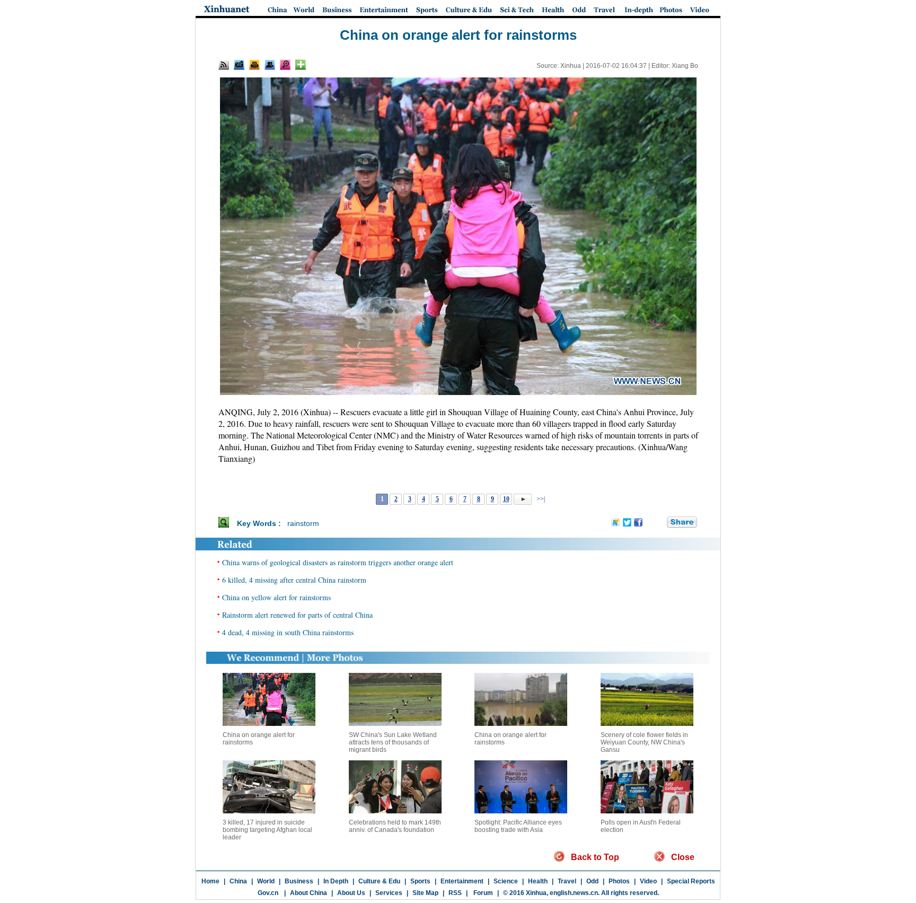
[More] (300, 64)
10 (506, 499)
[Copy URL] (270, 64)
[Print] (254, 64)
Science (506, 881)
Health (538, 881)
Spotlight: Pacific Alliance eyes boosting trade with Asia (518, 826)
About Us (351, 893)
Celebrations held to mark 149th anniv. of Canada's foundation (395, 826)
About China (308, 893)
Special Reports (691, 881)
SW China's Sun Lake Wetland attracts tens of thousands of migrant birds (393, 742)
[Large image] (285, 64)
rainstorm (303, 523)
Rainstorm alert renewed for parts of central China (297, 615)
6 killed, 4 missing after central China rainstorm (294, 580)
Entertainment (462, 881)
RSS (455, 893)
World (266, 881)
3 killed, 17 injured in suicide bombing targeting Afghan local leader (267, 830)
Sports (420, 881)
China (238, 881)
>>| (540, 499)
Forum (482, 893)
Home (210, 881)
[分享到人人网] (659, 523)
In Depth (335, 881)
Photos (619, 881)
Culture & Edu (379, 881)
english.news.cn (574, 893)
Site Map (425, 893)
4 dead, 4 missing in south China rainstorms (288, 632)
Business (299, 881)
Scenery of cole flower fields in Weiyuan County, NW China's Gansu (644, 742)
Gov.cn (268, 893)
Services (388, 893)
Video (648, 881)
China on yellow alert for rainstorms (276, 597)
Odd (592, 881)
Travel (567, 881)
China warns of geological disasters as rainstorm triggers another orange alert (337, 562)
